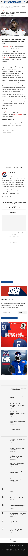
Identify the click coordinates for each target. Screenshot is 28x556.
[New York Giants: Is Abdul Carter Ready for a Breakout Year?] (5, 421)
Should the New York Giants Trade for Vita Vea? (17, 428)
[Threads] (10, 545)
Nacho (13, 130)
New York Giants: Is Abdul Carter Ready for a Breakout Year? (17, 421)
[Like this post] (14, 167)
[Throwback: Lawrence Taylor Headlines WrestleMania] (5, 507)
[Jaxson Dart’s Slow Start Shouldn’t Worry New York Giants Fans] (5, 449)
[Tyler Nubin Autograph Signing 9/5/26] (5, 441)
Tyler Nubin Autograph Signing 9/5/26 (18, 439)
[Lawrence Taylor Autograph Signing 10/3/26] (5, 465)
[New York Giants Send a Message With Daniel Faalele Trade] (5, 405)
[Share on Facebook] (16, 167)
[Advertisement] (14, 150)
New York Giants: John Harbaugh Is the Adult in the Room (17, 413)
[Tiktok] (16, 545)
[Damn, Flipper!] (5, 491)
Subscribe (22, 312)
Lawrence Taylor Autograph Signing (17, 396)
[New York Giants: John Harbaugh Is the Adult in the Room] (5, 413)
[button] (3, 226)
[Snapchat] (20, 545)
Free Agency (8, 6)
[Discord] (22, 545)
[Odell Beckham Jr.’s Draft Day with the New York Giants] (5, 515)
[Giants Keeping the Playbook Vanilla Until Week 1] (5, 390)
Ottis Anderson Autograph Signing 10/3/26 (17, 471)
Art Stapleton (7, 57)
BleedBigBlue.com (6, 111)
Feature (8, 130)
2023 (3, 130)
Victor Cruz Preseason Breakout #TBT (16, 530)
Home (2, 6)
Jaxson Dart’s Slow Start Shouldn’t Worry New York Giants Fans (17, 448)
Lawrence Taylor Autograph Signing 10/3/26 (17, 463)
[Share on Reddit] (20, 167)
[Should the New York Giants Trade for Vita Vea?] (5, 430)
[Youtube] (14, 545)
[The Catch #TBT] (5, 523)
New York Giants (8, 46)
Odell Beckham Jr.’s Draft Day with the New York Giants (18, 514)
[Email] (12, 545)
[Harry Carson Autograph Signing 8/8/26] (5, 480)
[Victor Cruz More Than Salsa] (5, 499)
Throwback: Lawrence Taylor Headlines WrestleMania (18, 506)
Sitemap (14, 541)
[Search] (26, 2)
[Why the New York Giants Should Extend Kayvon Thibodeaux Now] (5, 457)
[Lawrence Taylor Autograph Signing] (5, 397)
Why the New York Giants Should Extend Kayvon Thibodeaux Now (16, 456)
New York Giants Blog (18, 114)
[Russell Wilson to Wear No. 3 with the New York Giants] (14, 223)
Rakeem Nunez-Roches (7, 132)
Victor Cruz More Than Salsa (17, 497)
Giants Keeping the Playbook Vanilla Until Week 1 (18, 388)
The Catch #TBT (14, 521)
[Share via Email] (21, 167)
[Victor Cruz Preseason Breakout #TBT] (5, 531)
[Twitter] (7, 545)
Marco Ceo (4, 15)
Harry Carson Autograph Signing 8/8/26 (16, 479)
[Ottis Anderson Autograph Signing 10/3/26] (5, 473)
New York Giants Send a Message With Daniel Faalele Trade (18, 405)
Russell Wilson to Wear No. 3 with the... (14, 233)
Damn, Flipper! (14, 490)
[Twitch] (18, 545)
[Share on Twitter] (17, 167)
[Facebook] (5, 545)
